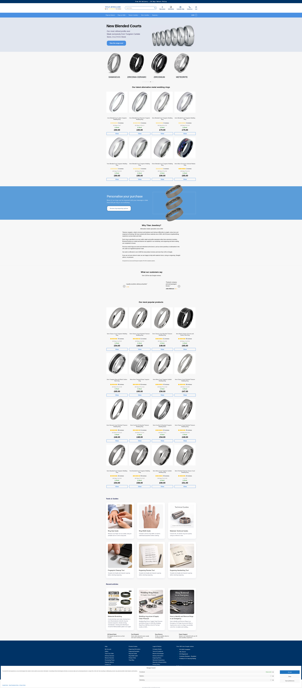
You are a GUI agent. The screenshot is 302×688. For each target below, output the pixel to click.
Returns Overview (109, 658)
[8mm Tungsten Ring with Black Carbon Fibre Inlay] (117, 363)
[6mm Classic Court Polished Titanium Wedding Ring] (184, 409)
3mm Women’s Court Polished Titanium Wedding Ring (117, 425)
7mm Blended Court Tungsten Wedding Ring (117, 164)
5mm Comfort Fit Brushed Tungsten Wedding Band (162, 425)
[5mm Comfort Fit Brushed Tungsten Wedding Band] (162, 409)
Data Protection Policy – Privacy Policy (17, 685)
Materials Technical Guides (179, 531)
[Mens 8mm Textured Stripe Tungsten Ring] (139, 363)
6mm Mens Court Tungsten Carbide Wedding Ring (162, 380)
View (117, 134)
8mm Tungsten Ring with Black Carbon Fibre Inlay (117, 380)
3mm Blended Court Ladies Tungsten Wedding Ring (117, 118)
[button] (194, 15)
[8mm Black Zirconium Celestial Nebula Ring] (184, 147)
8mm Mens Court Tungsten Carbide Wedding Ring (162, 471)
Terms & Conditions (158, 651)
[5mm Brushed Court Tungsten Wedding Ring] (117, 455)
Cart (196, 9)
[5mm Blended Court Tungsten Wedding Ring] (162, 102)
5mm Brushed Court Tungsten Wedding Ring (117, 471)
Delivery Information (158, 655)
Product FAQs (132, 658)
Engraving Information (134, 649)
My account (162, 9)
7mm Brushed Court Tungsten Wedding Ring (139, 471)
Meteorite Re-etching (115, 616)
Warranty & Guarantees (159, 660)
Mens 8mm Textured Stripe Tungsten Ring (139, 380)
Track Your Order (109, 653)
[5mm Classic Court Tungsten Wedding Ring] (117, 317)
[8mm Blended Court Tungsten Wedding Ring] (139, 147)
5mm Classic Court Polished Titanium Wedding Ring (140, 334)
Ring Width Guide (145, 531)
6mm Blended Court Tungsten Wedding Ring (185, 118)
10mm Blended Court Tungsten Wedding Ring (162, 164)
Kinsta (158, 687)
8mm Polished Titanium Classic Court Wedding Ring (185, 471)
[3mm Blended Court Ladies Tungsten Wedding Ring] (117, 102)
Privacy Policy (156, 664)
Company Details (157, 649)
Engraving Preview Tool (147, 570)
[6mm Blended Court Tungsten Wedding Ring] (184, 102)
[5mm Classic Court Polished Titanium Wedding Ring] (139, 317)
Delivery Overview (109, 655)
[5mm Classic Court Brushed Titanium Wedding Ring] (162, 317)
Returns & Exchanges (158, 653)
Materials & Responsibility (159, 662)
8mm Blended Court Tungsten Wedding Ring (139, 164)
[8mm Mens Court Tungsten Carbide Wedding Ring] (162, 455)
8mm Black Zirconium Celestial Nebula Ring (185, 164)
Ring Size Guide (113, 531)
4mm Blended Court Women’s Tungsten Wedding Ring (139, 118)
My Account (108, 649)
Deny (289, 676)
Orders (106, 651)
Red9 (149, 687)
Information (171, 8)
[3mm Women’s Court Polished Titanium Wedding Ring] (117, 409)
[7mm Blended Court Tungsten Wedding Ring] (117, 147)
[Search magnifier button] (155, 8)
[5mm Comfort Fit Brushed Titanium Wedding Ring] (139, 409)
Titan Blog (131, 660)
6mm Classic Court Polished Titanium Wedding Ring (185, 425)
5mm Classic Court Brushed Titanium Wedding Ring (162, 334)
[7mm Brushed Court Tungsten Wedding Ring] (139, 455)
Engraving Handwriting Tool (179, 570)
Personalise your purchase (125, 196)
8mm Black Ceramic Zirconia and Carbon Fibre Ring (185, 334)
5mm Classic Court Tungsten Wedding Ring (117, 334)
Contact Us (108, 664)
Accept (290, 672)
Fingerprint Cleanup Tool (116, 570)
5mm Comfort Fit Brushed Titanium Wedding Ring (139, 425)
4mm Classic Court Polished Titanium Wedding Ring (185, 380)
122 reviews (118, 8)
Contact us (189, 9)
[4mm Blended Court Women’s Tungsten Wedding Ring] (139, 102)
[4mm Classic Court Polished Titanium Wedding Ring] (184, 363)
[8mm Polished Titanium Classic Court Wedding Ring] (184, 455)
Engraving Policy (157, 658)
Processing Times (109, 660)
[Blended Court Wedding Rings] (173, 36)
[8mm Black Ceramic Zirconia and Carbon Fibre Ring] (184, 317)
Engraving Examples (134, 651)
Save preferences (289, 680)
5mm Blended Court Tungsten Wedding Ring (162, 118)
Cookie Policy (5, 685)
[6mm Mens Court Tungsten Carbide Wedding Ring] (162, 363)
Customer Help (180, 9)
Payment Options (109, 662)
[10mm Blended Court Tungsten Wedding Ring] (162, 147)
